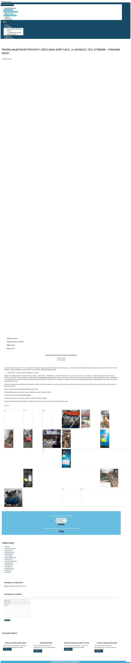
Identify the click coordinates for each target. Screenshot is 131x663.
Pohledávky (8, 19)
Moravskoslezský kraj (11, 561)
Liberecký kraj (8, 559)
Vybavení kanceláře (46, 643)
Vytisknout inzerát (7, 59)
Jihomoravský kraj (9, 552)
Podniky (7, 17)
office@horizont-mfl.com (45, 377)
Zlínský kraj (8, 572)
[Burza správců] (6, 3)
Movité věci (8, 10)
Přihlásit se (9, 38)
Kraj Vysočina (8, 555)
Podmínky (8, 27)
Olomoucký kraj (9, 563)
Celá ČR (7, 546)
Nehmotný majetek (10, 12)
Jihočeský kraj (8, 550)
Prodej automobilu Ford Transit (15, 643)
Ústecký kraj (8, 570)
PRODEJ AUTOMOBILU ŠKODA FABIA (107, 643)
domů (7, 25)
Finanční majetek (10, 8)
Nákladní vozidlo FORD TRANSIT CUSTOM (76, 643)
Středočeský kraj (9, 568)
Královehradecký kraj (10, 557)
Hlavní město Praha (10, 548)
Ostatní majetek (10, 15)
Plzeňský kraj (8, 566)
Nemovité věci (9, 13)
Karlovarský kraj (9, 554)
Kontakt (8, 36)
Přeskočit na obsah (6, 1)
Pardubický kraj (9, 565)
